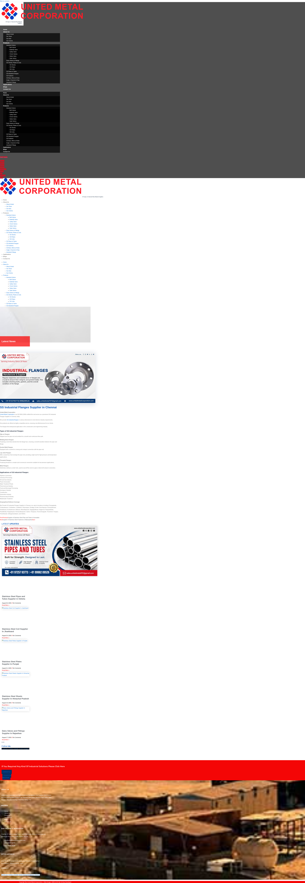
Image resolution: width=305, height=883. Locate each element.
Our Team (9, 36)
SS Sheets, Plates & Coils (13, 62)
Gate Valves (13, 58)
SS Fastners (9, 75)
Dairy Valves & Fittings (12, 60)
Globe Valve (13, 56)
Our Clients (9, 40)
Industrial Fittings (11, 82)
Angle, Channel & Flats (12, 80)
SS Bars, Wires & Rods (12, 78)
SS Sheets (13, 65)
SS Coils (12, 69)
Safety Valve (13, 51)
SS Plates (12, 67)
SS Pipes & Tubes (11, 71)
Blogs (5, 87)
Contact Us (7, 89)
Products (6, 43)
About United (10, 34)
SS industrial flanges (12, 420)
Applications (7, 84)
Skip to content (4, 1)
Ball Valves (13, 47)
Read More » (5, 605)
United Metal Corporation (7, 414)
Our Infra (8, 38)
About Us (6, 32)
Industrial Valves (11, 45)
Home (5, 29)
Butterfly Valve (14, 49)
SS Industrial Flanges (12, 73)
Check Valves (13, 54)
